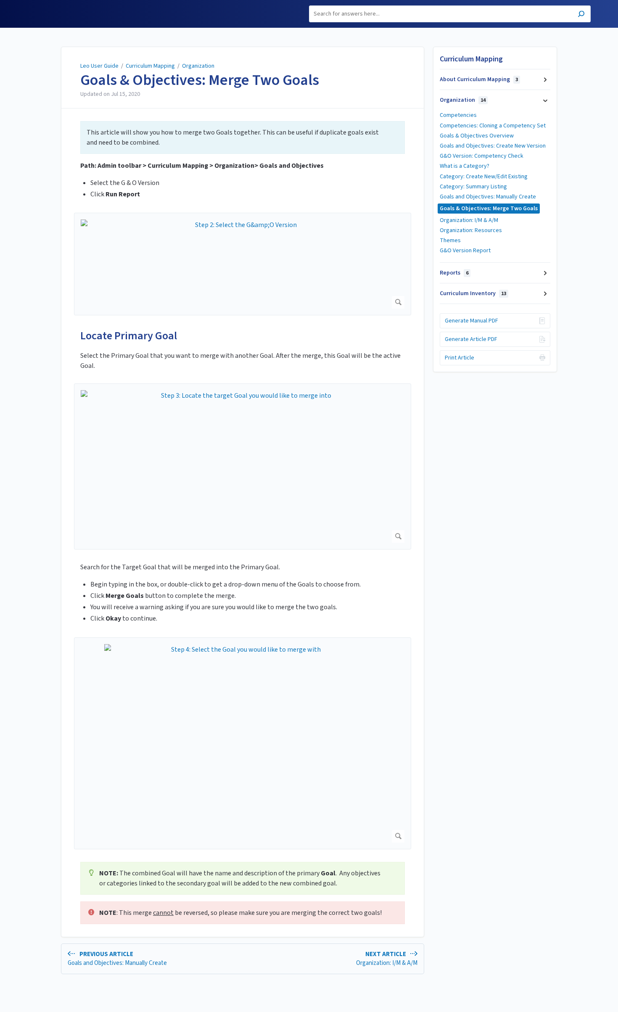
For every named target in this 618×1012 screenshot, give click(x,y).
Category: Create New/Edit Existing (484, 176)
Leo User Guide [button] (48, 5)
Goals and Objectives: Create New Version (493, 146)
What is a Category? (464, 166)
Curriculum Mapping (150, 66)
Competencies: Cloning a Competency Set (493, 126)
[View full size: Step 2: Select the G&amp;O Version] (242, 263)
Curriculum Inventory (473, 293)
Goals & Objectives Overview (477, 136)
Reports (454, 273)
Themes (450, 240)
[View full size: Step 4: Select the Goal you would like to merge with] (242, 743)
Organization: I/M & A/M (469, 220)
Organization (198, 66)
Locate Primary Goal (128, 335)
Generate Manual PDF (471, 321)
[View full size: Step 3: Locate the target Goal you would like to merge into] (242, 466)
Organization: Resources (471, 230)
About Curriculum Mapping (479, 79)
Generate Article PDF (471, 339)
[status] (242, 137)
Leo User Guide (99, 66)
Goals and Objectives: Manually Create (488, 197)
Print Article (459, 358)
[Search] (581, 15)
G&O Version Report (465, 250)
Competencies (458, 115)
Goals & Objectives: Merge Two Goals (199, 80)
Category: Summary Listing (473, 186)
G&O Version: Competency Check (481, 156)
